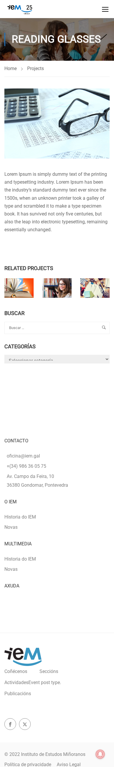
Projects (35, 68)
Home (10, 68)
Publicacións (17, 693)
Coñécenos (15, 671)
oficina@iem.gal (23, 456)
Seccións (48, 671)
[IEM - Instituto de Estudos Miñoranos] (19, 9)
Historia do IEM (20, 517)
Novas (11, 527)
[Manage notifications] (100, 754)
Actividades (32, 682)
